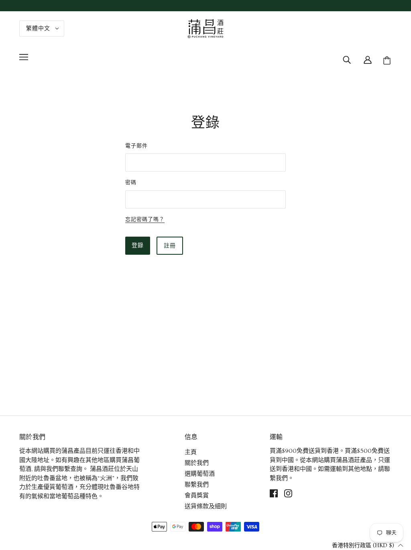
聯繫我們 (197, 484)
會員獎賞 (197, 495)
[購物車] (388, 60)
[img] (346, 59)
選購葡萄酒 (200, 473)
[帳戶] (367, 59)
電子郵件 (136, 146)
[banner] (205, 27)
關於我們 (197, 463)
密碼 (130, 182)
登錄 (138, 245)
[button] (368, 545)
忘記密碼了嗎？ (145, 219)
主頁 (191, 452)
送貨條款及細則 (206, 506)
